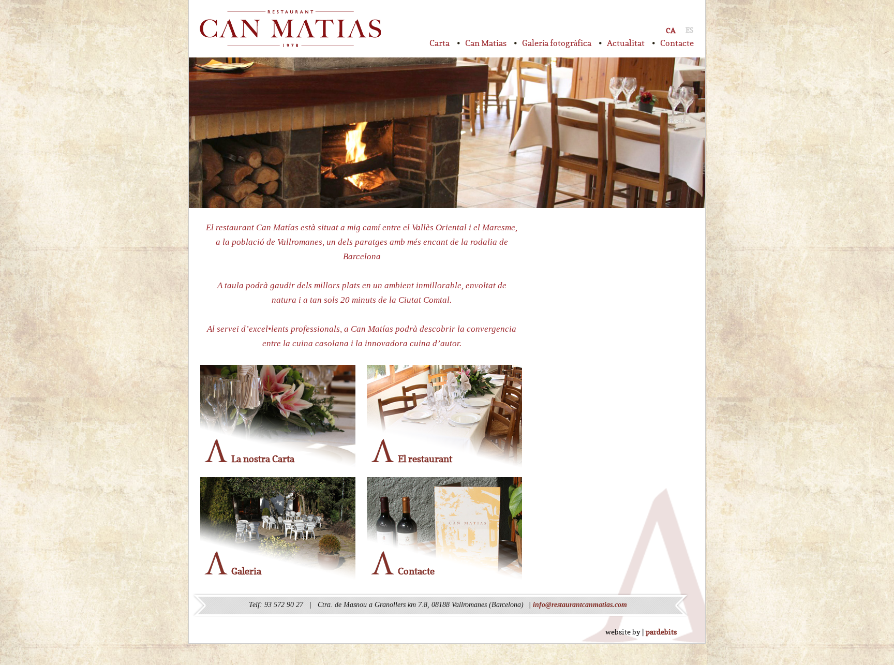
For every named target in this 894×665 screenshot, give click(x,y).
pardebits (661, 631)
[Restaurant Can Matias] (290, 28)
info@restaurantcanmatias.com (580, 605)
